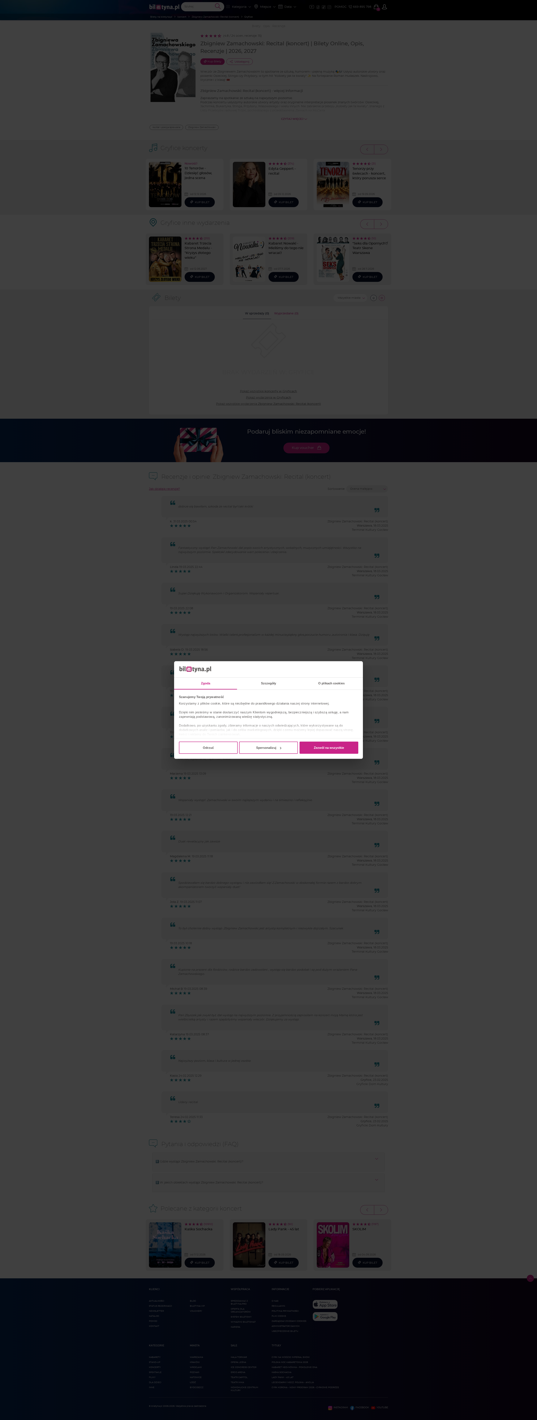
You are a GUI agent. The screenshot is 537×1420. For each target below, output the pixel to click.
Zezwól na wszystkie (329, 747)
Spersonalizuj (266, 747)
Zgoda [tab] (205, 683)
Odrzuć (208, 747)
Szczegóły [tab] (268, 683)
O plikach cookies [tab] (331, 683)
